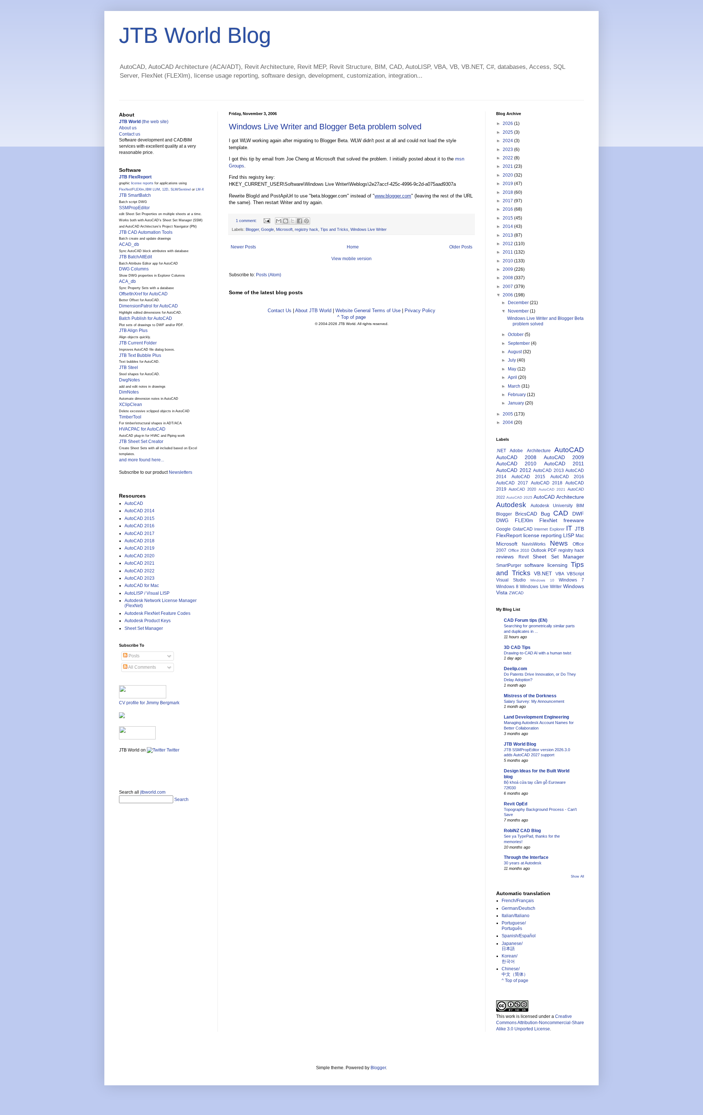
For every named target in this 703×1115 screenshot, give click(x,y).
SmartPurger (508, 565)
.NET (501, 450)
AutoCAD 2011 (564, 463)
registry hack (306, 229)
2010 (508, 260)
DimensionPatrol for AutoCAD (148, 306)
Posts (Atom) (268, 274)
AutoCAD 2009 (564, 457)
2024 (508, 140)
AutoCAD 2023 (139, 578)
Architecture (539, 450)
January (516, 403)
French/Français (518, 900)
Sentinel (185, 189)
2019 (508, 183)
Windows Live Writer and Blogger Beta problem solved (325, 126)
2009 (508, 269)
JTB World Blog (195, 35)
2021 (508, 166)
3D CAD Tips (517, 647)
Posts (133, 655)
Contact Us (279, 310)
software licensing (546, 565)
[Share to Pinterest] (306, 221)
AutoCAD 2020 (139, 555)
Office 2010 (518, 550)
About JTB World (313, 310)
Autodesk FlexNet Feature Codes (157, 613)
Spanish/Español (519, 935)
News (559, 543)
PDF (552, 550)
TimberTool (130, 417)
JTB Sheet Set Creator (141, 441)
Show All (577, 876)
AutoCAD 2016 (139, 525)
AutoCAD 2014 (139, 510)
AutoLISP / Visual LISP (147, 593)
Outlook (538, 550)
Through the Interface (526, 857)
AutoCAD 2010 (516, 463)
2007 (508, 286)
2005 (508, 414)
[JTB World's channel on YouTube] (137, 738)
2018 (508, 192)
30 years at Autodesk (523, 863)
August (515, 351)
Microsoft (284, 229)
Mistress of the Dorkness (530, 695)
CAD (560, 513)
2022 (508, 157)
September (519, 343)
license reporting (542, 535)
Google (267, 229)
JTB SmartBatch (135, 195)
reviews (505, 557)
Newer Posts (243, 247)
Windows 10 (542, 580)
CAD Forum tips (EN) (525, 620)
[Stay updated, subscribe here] (122, 768)
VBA (559, 573)
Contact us (129, 134)
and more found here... (141, 459)
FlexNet (125, 189)
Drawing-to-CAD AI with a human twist (537, 653)
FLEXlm (138, 189)
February (517, 394)
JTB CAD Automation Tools (145, 232)
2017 (508, 200)
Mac (580, 535)
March (514, 386)
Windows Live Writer (368, 229)
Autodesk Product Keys (147, 620)
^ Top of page (351, 317)
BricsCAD (526, 514)
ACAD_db (129, 244)
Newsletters (180, 472)
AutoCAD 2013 (548, 470)
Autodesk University (552, 505)
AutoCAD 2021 (139, 563)
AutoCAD (133, 503)
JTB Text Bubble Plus (140, 355)
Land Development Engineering (536, 717)
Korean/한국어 (509, 958)
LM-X (200, 189)
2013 (508, 235)
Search (181, 799)
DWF (578, 514)
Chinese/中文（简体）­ (515, 971)
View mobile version (351, 258)
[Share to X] (292, 221)
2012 (508, 243)
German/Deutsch (518, 908)
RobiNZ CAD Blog (522, 830)
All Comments (141, 667)
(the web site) (143, 121)
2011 (508, 252)
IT (569, 528)
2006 (508, 295)
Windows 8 (507, 586)
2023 (508, 149)
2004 (508, 422)
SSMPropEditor (134, 207)
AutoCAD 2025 (519, 497)
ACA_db (127, 281)
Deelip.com (515, 668)
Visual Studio (511, 580)
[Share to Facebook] (299, 221)
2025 (508, 132)
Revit (523, 557)
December (519, 302)
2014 (508, 226)
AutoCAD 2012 (513, 470)
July (512, 360)
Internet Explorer (549, 529)
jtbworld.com (152, 792)
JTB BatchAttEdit (135, 256)
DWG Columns (134, 269)
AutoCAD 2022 (139, 570)
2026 (508, 123)
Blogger (252, 229)
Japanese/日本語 (512, 946)
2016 (508, 209)
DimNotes (129, 392)
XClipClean (130, 404)
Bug (545, 514)
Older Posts (460, 247)
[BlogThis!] (285, 221)
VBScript (575, 573)
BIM (580, 505)
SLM (174, 189)
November (519, 311)
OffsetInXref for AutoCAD (143, 293)
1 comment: (247, 220)
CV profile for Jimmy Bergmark (149, 702)
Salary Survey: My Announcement (534, 701)
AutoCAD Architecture (558, 497)
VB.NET (543, 573)
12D (165, 189)
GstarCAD (523, 529)
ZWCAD (516, 593)
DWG (502, 520)
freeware (573, 520)
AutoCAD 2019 (139, 548)
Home (353, 247)
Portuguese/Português (514, 925)
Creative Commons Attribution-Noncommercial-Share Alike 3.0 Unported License (540, 1022)
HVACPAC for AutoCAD (142, 429)
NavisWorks (534, 544)
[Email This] (278, 221)
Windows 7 (571, 580)
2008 (508, 277)
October (516, 334)
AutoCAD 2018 (139, 540)
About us (128, 127)
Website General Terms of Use (368, 310)
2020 (508, 175)
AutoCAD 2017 (139, 533)
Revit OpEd (515, 803)
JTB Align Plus (133, 330)
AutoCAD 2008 (516, 457)
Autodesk (511, 505)
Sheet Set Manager (143, 628)
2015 (508, 218)
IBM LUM (152, 189)
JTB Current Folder (138, 343)
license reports (142, 183)
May (512, 369)
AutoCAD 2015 (139, 518)
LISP (568, 535)
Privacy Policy (420, 310)
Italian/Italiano (515, 915)
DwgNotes (129, 380)
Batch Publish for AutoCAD (145, 318)
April (513, 377)
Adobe (516, 450)
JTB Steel (128, 367)
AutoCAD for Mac (141, 585)
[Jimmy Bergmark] (122, 716)
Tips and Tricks (334, 229)
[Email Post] (266, 220)
